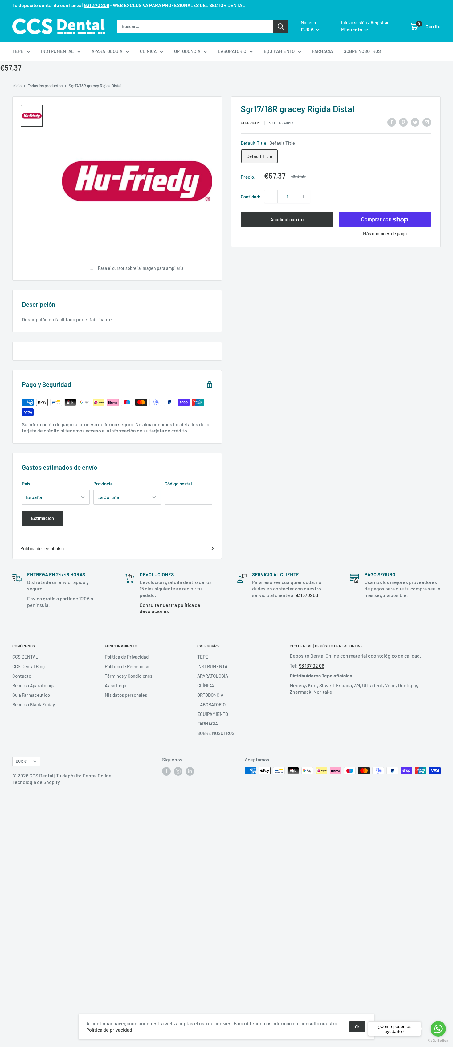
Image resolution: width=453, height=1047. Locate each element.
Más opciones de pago (385, 234)
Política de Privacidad (127, 656)
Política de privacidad (109, 1030)
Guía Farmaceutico (31, 695)
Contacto (21, 676)
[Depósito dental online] (58, 26)
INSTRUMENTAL (57, 51)
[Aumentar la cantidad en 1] (303, 196)
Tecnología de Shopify (36, 782)
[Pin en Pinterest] (403, 122)
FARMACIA (322, 51)
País (26, 483)
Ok (357, 1026)
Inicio (17, 85)
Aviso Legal (116, 685)
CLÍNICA (148, 51)
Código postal (178, 483)
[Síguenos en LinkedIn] (190, 771)
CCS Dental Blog (28, 666)
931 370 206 (96, 5)
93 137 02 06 (311, 665)
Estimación (42, 518)
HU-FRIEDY (250, 122)
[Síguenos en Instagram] (178, 771)
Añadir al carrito (287, 219)
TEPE (17, 51)
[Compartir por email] (426, 122)
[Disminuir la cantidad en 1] (270, 196)
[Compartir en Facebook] (391, 122)
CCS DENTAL (25, 656)
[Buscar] (280, 26)
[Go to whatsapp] (438, 1029)
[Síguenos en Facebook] (166, 771)
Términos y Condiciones (128, 676)
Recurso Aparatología (34, 685)
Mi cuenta (352, 29)
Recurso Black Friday (33, 704)
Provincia (103, 483)
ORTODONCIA (187, 51)
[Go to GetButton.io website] (438, 1041)
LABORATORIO (232, 51)
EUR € (21, 761)
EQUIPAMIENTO (279, 51)
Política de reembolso (42, 548)
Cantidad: (250, 197)
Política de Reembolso (127, 666)
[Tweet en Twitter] (415, 122)
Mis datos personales (126, 695)
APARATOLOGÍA (107, 51)
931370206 (307, 595)
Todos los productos (45, 85)
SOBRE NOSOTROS (362, 51)
